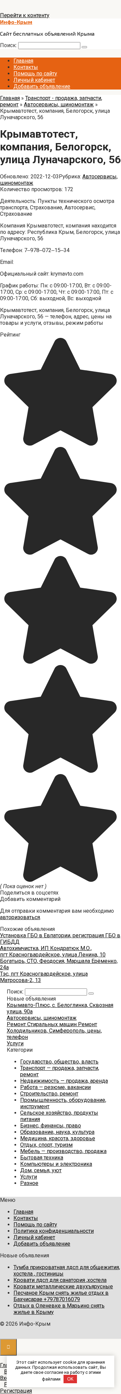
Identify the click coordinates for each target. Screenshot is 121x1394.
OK (70, 1379)
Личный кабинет (34, 80)
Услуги (15, 1043)
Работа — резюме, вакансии (55, 1087)
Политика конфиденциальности (53, 1231)
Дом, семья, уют (41, 1170)
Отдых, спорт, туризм (46, 1145)
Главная (23, 61)
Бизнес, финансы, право (50, 1125)
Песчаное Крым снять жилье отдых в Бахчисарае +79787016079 (61, 1296)
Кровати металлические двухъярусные (63, 1286)
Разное (29, 1183)
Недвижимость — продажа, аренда (64, 1081)
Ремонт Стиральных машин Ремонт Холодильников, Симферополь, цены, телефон (54, 1030)
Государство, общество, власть (59, 1061)
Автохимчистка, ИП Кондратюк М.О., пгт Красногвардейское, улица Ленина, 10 (53, 951)
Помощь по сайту (35, 73)
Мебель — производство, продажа (63, 1151)
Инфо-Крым (16, 22)
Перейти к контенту (24, 15)
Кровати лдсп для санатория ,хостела (60, 1280)
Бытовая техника (41, 1157)
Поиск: (9, 45)
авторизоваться (20, 917)
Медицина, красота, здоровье (57, 1138)
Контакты (25, 67)
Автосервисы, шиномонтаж (42, 1018)
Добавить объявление (41, 86)
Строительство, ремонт (49, 1093)
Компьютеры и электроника (56, 1164)
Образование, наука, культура (57, 1132)
